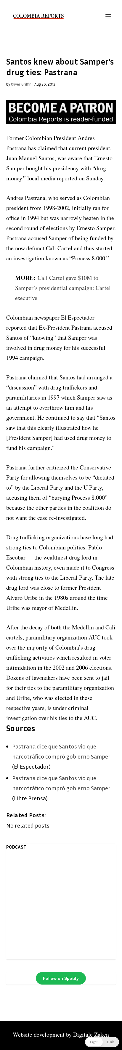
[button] (102, 1042)
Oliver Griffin (21, 84)
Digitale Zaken (91, 1034)
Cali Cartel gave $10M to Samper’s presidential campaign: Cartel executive (63, 288)
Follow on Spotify (61, 978)
